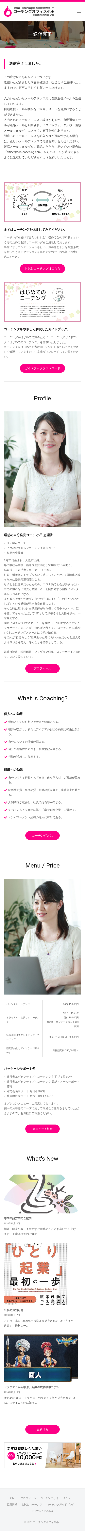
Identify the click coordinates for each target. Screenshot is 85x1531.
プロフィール (42, 668)
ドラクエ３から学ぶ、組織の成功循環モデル (31, 1387)
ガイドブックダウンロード (42, 368)
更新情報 (42, 1429)
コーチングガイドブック (60, 1504)
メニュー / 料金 (42, 1128)
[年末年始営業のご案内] (41, 1194)
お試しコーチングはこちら (42, 268)
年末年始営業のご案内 (18, 1218)
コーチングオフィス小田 (47, 1522)
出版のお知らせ (13, 1310)
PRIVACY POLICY (42, 1510)
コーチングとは (42, 835)
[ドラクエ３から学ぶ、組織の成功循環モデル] (41, 1358)
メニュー (68, 1498)
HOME (12, 1498)
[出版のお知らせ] (37, 1274)
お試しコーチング (32, 1504)
